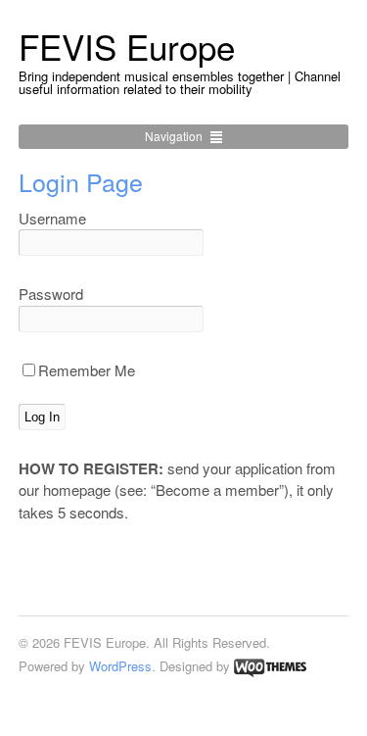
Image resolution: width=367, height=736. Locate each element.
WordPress (120, 666)
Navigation (174, 135)
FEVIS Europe (127, 46)
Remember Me (86, 370)
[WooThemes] (270, 666)
